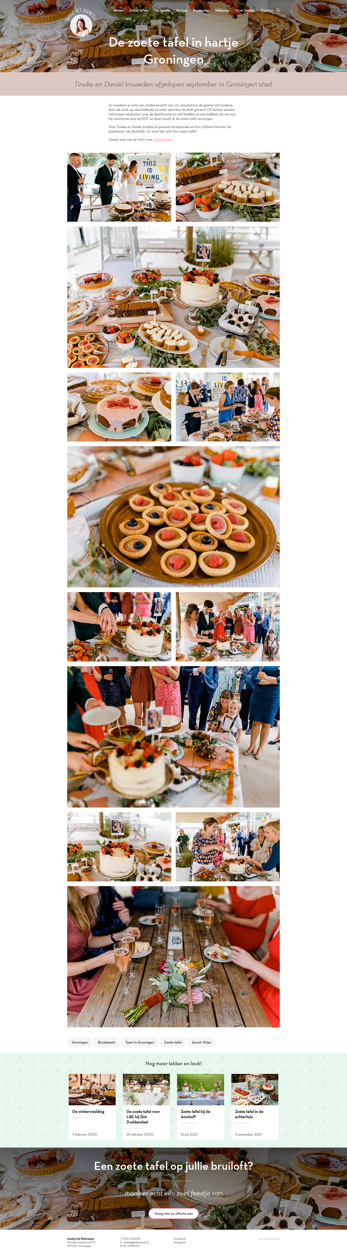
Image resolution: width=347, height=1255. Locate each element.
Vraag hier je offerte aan (173, 1213)
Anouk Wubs (162, 139)
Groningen (80, 1042)
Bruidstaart (106, 1042)
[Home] (81, 35)
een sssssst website (269, 1238)
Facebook (180, 1238)
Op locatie (162, 10)
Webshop (222, 10)
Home (118, 10)
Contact (267, 10)
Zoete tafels (138, 10)
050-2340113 (131, 1238)
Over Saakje (244, 10)
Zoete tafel (173, 1042)
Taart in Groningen (139, 1042)
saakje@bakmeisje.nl (136, 1242)
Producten (201, 10)
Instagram (180, 1242)
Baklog (181, 10)
